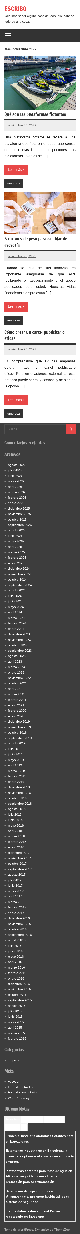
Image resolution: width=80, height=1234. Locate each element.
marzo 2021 (16, 694)
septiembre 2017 (20, 869)
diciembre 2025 (19, 508)
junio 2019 (15, 754)
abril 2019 (15, 765)
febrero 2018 (17, 841)
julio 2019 (15, 749)
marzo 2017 (16, 902)
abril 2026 (15, 486)
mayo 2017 (16, 891)
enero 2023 (16, 672)
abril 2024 (15, 612)
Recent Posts (13, 1119)
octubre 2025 (17, 519)
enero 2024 (16, 628)
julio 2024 (15, 596)
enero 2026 (16, 503)
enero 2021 (16, 705)
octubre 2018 (17, 798)
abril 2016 (15, 962)
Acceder (14, 1081)
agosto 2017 (17, 874)
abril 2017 (15, 896)
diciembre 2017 (19, 852)
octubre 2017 (17, 863)
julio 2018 (15, 814)
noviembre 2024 (19, 574)
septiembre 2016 (20, 934)
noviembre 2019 (19, 727)
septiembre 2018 (20, 803)
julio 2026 (15, 470)
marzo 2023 (16, 667)
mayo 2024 (16, 607)
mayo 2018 (16, 825)
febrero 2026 (17, 497)
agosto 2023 (17, 656)
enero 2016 (16, 978)
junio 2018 (15, 820)
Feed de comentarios (23, 1092)
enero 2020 (16, 716)
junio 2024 (15, 601)
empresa (13, 183)
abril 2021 (15, 688)
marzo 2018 (16, 836)
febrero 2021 (17, 699)
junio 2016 (15, 951)
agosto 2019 (17, 743)
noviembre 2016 (19, 924)
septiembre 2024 (20, 585)
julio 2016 (15, 945)
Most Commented (54, 1119)
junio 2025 (15, 535)
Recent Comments (32, 1119)
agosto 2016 (17, 940)
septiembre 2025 (20, 525)
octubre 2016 (17, 929)
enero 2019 (16, 781)
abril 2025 (15, 546)
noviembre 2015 (19, 989)
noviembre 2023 (19, 639)
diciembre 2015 (19, 984)
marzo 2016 (16, 967)
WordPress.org (18, 1098)
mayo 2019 (16, 760)
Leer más (15, 170)
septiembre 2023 (20, 650)
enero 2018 (16, 847)
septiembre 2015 (20, 1000)
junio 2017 (15, 885)
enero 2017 (16, 913)
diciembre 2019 (19, 721)
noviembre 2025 (19, 514)
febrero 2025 (17, 557)
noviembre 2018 (19, 792)
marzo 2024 (16, 618)
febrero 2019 (17, 776)
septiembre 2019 (20, 738)
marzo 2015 (16, 1033)
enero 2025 (16, 563)
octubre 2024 (17, 579)
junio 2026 (15, 475)
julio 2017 (15, 880)
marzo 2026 (16, 492)
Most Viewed (12, 1127)
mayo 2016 (16, 956)
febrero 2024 (17, 623)
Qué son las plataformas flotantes (35, 114)
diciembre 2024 (19, 568)
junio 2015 (15, 1016)
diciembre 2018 (19, 787)
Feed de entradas (20, 1087)
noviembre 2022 (19, 678)
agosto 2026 (17, 465)
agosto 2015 (17, 1005)
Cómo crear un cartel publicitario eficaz (34, 335)
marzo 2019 (16, 771)
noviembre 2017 (19, 858)
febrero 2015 (17, 1038)
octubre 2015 (17, 994)
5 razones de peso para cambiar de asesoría (35, 242)
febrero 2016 (17, 973)
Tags (24, 1127)
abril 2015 (15, 1027)
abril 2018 (15, 831)
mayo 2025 (16, 541)
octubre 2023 (17, 645)
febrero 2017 (17, 907)
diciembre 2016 (19, 918)
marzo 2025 (16, 552)
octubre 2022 (17, 683)
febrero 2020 (17, 710)
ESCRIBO (15, 8)
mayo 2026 (16, 481)
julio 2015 (15, 1011)
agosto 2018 (17, 809)
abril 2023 (15, 661)
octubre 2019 (17, 732)
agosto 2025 (17, 530)
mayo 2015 (16, 1022)
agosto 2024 (17, 590)
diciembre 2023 (19, 634)
